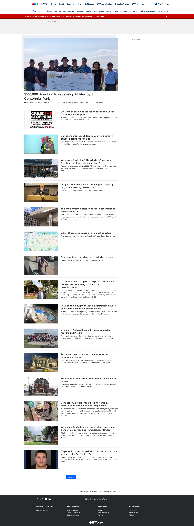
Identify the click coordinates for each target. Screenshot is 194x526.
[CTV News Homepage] (39, 4)
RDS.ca (131, 515)
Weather (89, 11)
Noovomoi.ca (133, 512)
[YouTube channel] (45, 499)
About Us (123, 11)
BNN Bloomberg (103, 512)
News (160, 11)
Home (53, 4)
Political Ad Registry (73, 515)
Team (114, 492)
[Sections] (26, 4)
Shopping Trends (122, 4)
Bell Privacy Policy (73, 510)
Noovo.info (132, 510)
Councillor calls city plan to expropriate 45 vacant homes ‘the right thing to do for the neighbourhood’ (88, 284)
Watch (79, 4)
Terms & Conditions (73, 512)
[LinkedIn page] (49, 499)
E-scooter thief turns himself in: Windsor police (87, 257)
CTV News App (83, 492)
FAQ (100, 492)
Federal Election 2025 (148, 11)
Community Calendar (66, 11)
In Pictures (89, 4)
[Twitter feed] (37, 499)
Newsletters (107, 492)
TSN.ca (100, 515)
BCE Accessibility (42, 510)
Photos (115, 11)
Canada (70, 4)
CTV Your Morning (104, 4)
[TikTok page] (41, 499)
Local (61, 4)
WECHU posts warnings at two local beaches (86, 233)
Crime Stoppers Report (102, 11)
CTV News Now (138, 4)
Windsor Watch (51, 11)
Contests (80, 11)
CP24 (100, 510)
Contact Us (134, 11)
